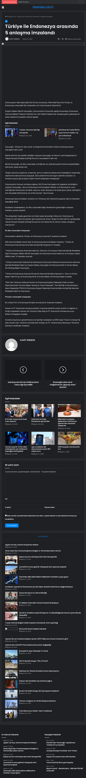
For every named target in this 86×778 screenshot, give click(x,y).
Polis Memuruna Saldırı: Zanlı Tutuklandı (35, 711)
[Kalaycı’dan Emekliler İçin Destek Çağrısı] (11, 684)
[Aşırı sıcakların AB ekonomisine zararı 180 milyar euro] (42, 438)
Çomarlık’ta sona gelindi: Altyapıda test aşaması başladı (42, 567)
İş (15, 16)
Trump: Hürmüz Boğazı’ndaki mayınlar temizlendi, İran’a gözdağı (31, 623)
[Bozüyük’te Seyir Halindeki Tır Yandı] (11, 654)
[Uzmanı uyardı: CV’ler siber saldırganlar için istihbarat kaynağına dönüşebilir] (16, 438)
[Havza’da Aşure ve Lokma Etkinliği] (11, 596)
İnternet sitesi (50, 507)
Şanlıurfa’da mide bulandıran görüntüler (40, 420)
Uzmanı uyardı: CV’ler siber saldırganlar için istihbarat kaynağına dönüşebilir (16, 449)
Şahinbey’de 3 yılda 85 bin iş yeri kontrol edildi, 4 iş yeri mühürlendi (69, 133)
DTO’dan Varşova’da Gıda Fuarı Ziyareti (16, 420)
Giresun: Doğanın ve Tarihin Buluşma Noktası (37, 701)
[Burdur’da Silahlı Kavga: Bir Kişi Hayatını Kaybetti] (11, 694)
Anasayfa (9, 16)
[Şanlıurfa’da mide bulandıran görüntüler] (42, 410)
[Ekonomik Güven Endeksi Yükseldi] (11, 632)
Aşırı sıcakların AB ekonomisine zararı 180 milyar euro (40, 449)
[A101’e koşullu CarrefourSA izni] (69, 438)
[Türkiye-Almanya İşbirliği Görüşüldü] (11, 132)
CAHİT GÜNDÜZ (14, 39)
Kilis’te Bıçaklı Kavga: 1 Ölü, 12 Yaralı (33, 661)
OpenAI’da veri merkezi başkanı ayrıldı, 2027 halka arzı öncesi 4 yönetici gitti (36, 639)
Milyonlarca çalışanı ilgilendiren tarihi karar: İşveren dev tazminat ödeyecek (67, 422)
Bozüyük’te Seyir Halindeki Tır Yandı (33, 651)
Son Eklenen (43, 536)
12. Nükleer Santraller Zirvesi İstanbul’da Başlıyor (39, 603)
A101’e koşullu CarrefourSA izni (69, 448)
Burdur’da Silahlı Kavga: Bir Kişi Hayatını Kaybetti (39, 691)
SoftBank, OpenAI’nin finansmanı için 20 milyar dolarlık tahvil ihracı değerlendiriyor (39, 587)
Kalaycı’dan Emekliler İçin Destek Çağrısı (35, 681)
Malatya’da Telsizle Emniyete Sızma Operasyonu (39, 671)
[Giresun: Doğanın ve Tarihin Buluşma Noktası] (11, 704)
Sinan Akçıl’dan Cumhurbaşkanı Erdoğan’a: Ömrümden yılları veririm (33, 551)
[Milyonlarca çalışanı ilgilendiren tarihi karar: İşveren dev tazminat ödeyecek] (69, 410)
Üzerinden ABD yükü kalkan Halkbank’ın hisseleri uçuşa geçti (43, 577)
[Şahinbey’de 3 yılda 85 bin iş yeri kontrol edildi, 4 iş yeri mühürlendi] (51, 132)
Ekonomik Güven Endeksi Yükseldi (32, 629)
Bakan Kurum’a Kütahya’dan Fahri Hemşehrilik (34, 2)
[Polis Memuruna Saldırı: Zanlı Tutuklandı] (11, 714)
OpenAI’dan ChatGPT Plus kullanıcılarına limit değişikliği (28, 645)
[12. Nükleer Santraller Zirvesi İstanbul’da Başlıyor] (11, 606)
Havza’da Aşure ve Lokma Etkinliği (33, 593)
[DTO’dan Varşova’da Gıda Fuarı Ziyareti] (16, 410)
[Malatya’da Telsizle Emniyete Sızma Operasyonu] (11, 674)
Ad (6, 499)
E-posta (8, 507)
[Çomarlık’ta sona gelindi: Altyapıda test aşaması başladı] (11, 570)
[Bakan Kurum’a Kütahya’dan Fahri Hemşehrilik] (11, 560)
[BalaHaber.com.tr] (43, 7)
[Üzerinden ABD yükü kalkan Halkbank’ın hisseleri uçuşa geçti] (11, 580)
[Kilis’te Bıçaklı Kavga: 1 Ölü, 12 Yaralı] (11, 664)
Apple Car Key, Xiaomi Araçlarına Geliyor (22, 545)
